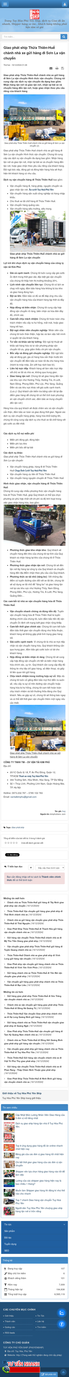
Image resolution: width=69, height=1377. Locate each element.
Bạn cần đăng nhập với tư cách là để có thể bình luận (34, 878)
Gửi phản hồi (50, 1374)
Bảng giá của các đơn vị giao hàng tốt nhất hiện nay (40, 1156)
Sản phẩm (9, 1231)
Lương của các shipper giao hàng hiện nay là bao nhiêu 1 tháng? (38, 1182)
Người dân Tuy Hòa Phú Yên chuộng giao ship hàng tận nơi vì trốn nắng (39, 1209)
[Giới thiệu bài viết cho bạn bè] (51, 68)
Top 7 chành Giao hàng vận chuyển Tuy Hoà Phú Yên (38, 1201)
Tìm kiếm (41, 1327)
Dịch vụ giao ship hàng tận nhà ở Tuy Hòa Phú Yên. (39, 1125)
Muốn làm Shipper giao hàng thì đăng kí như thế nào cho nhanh (40, 1192)
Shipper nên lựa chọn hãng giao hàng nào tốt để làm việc (40, 1173)
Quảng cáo (10, 1327)
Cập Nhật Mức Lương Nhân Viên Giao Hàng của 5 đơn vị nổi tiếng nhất (40, 1116)
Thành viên (10, 1321)
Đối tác (7, 1237)
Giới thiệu (9, 1315)
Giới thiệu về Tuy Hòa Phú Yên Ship (22, 1093)
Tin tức (7, 1224)
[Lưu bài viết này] (63, 68)
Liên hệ (40, 1321)
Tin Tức (40, 1315)
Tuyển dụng (10, 1244)
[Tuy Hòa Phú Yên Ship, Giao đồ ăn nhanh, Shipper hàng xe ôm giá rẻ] (34, 14)
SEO (6, 1250)
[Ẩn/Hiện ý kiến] (31, 867)
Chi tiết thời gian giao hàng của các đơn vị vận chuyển (39, 1164)
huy (63, 811)
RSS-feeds (10, 1332)
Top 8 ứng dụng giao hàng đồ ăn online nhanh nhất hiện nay (39, 1147)
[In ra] (57, 68)
